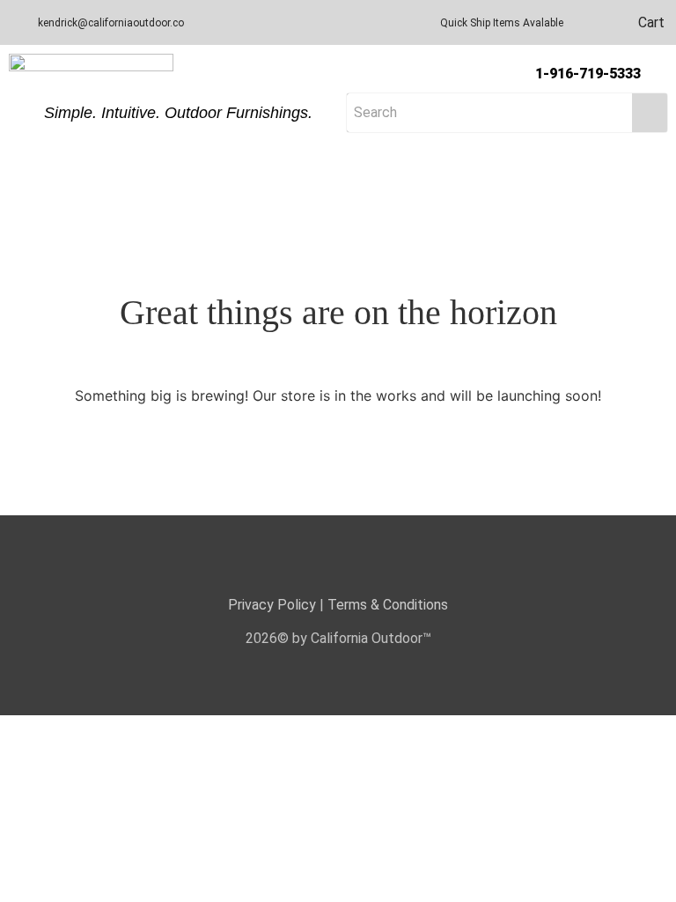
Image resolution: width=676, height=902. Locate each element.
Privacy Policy (272, 604)
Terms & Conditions (387, 604)
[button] (338, 164)
